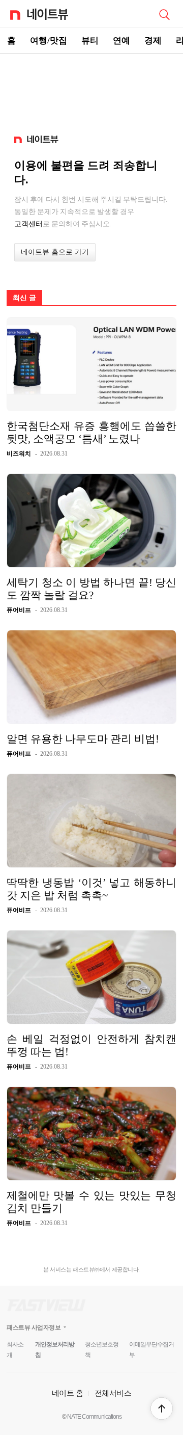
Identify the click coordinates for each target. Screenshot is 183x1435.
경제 (153, 40)
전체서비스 (113, 1393)
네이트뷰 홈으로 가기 (55, 252)
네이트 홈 (67, 1393)
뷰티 (90, 40)
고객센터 (28, 224)
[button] (161, 1408)
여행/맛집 (48, 40)
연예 (121, 40)
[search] (164, 13)
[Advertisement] (91, 89)
